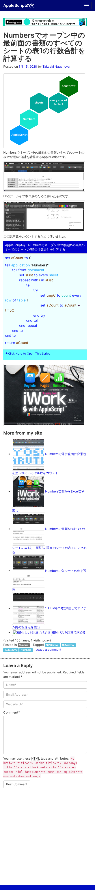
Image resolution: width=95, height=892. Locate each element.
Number (23, 645)
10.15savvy (11, 650)
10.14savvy (68, 645)
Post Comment (16, 784)
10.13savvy (52, 645)
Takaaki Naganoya (56, 66)
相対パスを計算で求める (69, 632)
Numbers (26, 650)
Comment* (11, 712)
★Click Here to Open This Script (27, 353)
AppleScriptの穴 (18, 5)
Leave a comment (48, 649)
